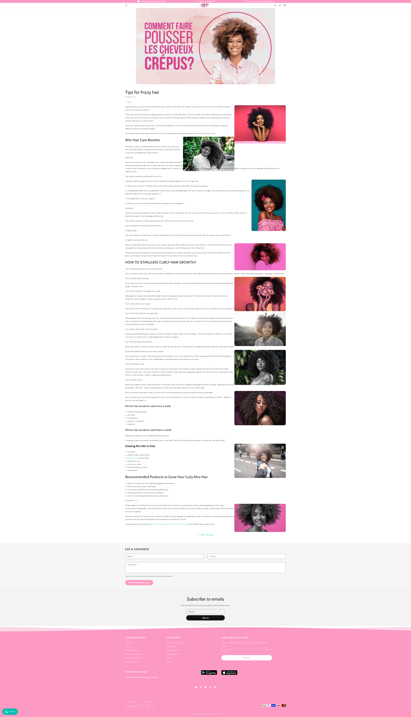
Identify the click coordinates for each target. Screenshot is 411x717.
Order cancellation (132, 662)
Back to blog (207, 534)
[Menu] (126, 5)
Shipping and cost (173, 654)
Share (130, 102)
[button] (275, 5)
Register (246, 658)
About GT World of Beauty (176, 643)
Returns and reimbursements (136, 658)
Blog (168, 658)
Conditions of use (131, 650)
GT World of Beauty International (208, 714)
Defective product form (134, 654)
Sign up (205, 618)
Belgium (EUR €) (132, 706)
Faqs (127, 647)
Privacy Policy (171, 650)
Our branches (171, 647)
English (148, 706)
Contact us (129, 643)
